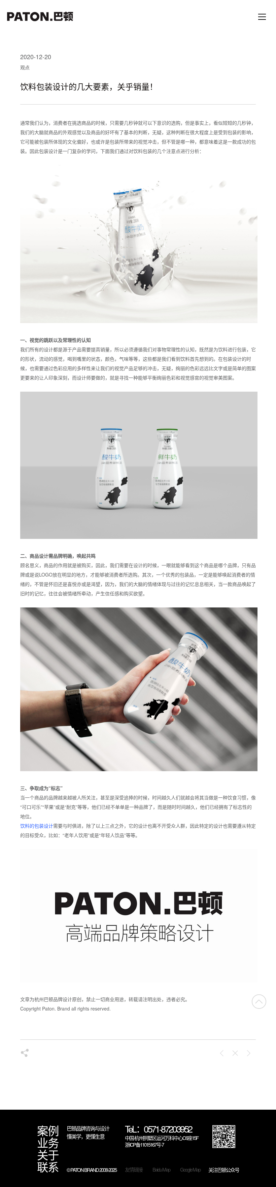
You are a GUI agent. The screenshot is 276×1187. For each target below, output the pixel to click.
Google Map (190, 1169)
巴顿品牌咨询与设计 (88, 1128)
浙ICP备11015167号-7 (144, 1144)
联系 (48, 1167)
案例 (48, 1130)
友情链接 (133, 1169)
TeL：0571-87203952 (158, 1129)
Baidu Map (161, 1169)
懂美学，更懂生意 (85, 1136)
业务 (48, 1143)
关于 (48, 1155)
